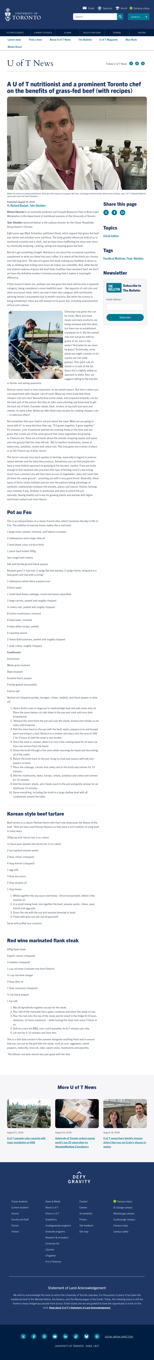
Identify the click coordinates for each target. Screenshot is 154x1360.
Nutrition (138, 258)
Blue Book (131, 39)
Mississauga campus (123, 1213)
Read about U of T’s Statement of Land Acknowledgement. (80, 1307)
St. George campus (122, 1207)
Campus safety (120, 1231)
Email (91, 8)
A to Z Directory (53, 1261)
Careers (83, 1207)
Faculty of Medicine (114, 258)
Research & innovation (56, 1237)
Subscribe (125, 317)
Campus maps (120, 1225)
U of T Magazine (109, 39)
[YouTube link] (55, 1336)
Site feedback (86, 1225)
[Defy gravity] (79, 1176)
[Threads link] (97, 1336)
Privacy (83, 1219)
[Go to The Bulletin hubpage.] (114, 288)
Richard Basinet (19, 205)
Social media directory (119, 1336)
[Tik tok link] (76, 1336)
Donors (117, 32)
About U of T (51, 1207)
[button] (138, 16)
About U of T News (60, 39)
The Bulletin (85, 39)
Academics (51, 1219)
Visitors (142, 32)
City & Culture (111, 235)
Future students (15, 32)
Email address (113, 299)
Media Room (15, 46)
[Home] (23, 14)
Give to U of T (52, 1213)
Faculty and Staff (92, 32)
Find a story (35, 39)
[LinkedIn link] (65, 1336)
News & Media (52, 1201)
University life (52, 1243)
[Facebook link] (137, 63)
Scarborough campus (124, 1219)
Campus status (141, 8)
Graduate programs (55, 1231)
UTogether (50, 1255)
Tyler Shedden (38, 205)
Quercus (107, 8)
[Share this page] (122, 212)
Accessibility (85, 1213)
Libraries (49, 1249)
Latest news (14, 39)
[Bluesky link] (86, 1336)
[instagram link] (143, 63)
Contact (83, 1201)
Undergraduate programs (58, 1225)
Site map (83, 1231)
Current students (43, 32)
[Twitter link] (131, 63)
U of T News (30, 63)
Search (120, 16)
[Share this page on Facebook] (114, 212)
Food (129, 258)
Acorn (124, 8)
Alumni (67, 32)
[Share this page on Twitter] (106, 212)
